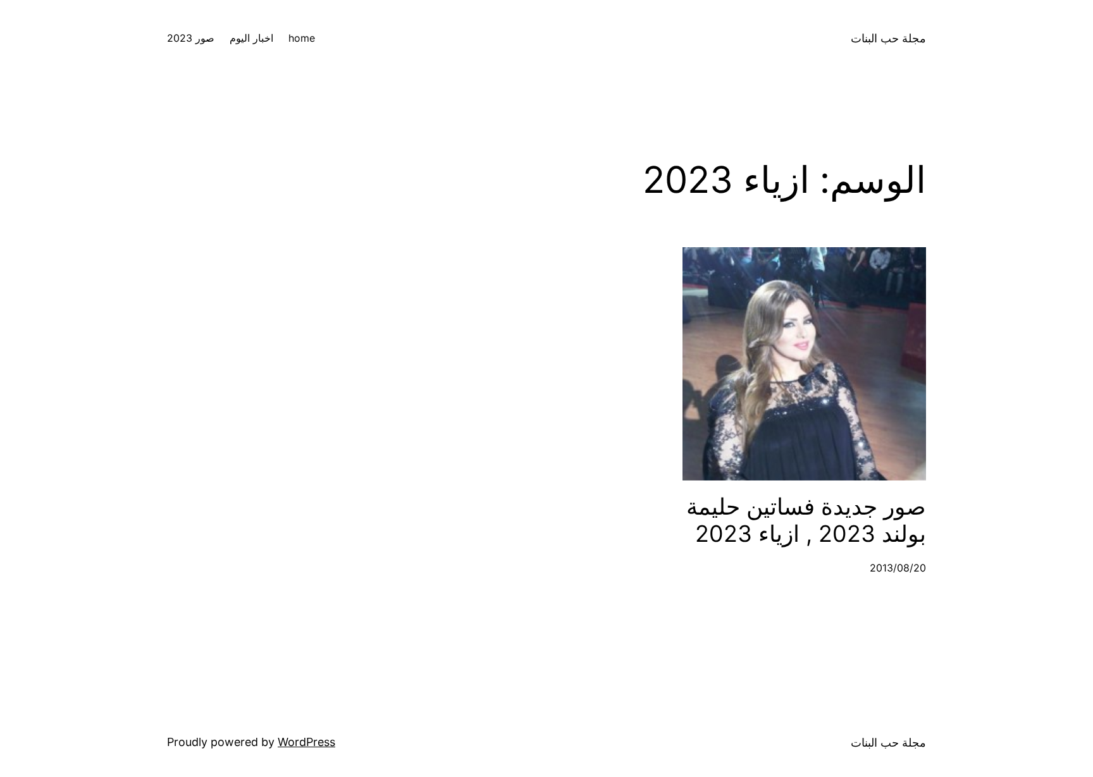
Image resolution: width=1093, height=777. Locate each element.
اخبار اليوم (251, 38)
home (301, 38)
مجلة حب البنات (888, 38)
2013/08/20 (898, 567)
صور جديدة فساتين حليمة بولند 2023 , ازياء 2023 (806, 520)
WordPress (306, 742)
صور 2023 (190, 38)
